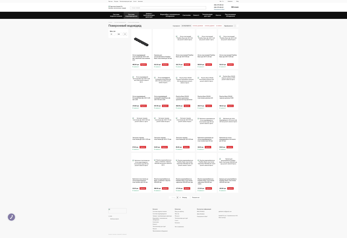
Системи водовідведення (131, 15)
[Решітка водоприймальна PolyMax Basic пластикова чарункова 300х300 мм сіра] (185, 165)
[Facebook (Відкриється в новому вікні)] (149, 1)
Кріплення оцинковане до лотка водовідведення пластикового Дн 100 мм (205, 139)
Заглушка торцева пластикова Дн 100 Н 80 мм (184, 138)
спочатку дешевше (198, 25)
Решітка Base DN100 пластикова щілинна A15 (205, 97)
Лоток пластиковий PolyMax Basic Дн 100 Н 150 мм (228, 55)
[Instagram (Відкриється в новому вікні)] (145, 1)
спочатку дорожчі (209, 25)
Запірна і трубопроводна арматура (149, 15)
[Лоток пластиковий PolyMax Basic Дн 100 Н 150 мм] (228, 41)
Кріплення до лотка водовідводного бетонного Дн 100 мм (227, 139)
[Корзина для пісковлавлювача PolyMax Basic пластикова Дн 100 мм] (163, 41)
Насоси (218, 15)
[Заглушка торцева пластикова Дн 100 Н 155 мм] (141, 124)
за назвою (219, 25)
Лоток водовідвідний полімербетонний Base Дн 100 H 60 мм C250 (162, 98)
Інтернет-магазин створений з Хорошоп (117, 234)
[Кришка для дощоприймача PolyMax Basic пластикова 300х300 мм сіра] (228, 165)
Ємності (196, 15)
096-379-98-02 (218, 5)
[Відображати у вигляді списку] (237, 26)
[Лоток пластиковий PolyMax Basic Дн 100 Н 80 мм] (185, 41)
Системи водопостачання (116, 15)
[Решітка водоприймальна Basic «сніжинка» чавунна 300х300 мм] (163, 165)
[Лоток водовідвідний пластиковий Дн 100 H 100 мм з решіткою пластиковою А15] (141, 41)
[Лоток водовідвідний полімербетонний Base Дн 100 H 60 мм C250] (163, 83)
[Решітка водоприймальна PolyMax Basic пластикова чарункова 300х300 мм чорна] (206, 165)
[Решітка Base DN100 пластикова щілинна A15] (206, 83)
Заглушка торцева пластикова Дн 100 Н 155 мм (141, 138)
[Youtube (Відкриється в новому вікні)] (151, 1)
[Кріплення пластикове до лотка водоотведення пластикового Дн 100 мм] (141, 165)
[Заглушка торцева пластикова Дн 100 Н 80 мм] (185, 124)
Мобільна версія (114, 219)
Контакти (140, 1)
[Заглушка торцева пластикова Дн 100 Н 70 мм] (163, 124)
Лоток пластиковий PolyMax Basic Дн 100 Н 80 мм (184, 55)
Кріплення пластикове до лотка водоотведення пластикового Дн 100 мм (140, 180)
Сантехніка (187, 15)
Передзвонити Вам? (219, 9)
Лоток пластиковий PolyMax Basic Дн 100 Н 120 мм (206, 55)
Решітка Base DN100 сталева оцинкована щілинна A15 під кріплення (184, 98)
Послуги (116, 1)
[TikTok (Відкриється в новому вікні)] (147, 1)
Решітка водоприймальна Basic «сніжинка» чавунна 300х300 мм (162, 180)
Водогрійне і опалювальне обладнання (170, 15)
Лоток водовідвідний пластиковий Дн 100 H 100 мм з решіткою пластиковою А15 (141, 57)
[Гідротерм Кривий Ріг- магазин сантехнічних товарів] (117, 210)
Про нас (110, 1)
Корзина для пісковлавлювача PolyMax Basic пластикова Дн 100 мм (163, 56)
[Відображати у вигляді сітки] (235, 26)
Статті (135, 1)
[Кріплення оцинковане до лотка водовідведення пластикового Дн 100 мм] (206, 124)
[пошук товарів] (204, 7)
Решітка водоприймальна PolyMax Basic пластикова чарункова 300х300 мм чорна (206, 181)
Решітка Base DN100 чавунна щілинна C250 (226, 97)
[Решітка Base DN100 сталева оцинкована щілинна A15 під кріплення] (185, 83)
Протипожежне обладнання (230, 15)
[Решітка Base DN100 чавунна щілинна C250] (228, 83)
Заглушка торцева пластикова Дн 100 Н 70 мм (162, 138)
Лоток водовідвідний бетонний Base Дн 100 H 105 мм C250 (141, 98)
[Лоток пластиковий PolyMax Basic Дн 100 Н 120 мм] (206, 41)
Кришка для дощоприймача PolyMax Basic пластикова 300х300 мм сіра (227, 180)
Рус (223, 1)
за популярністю (186, 25)
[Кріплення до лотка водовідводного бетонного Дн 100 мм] (228, 124)
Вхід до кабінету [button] (179, 211)
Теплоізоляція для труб (126, 1)
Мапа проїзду (222, 217)
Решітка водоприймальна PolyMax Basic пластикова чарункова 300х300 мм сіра (184, 180)
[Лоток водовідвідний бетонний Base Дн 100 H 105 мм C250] (141, 83)
